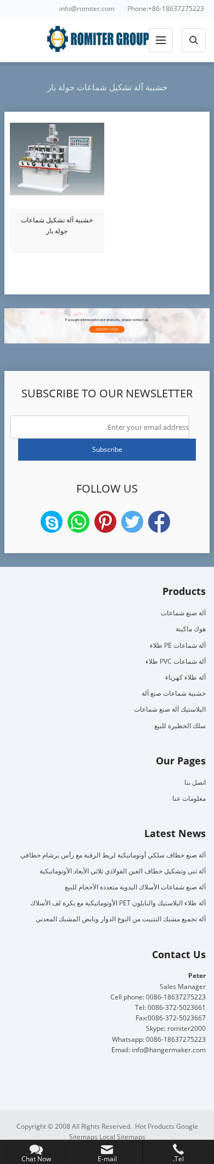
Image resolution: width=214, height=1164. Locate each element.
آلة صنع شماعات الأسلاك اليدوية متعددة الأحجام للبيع (135, 887)
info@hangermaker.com (169, 1049)
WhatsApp (78, 522)
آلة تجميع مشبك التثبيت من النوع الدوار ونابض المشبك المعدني (121, 918)
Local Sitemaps (122, 1136)
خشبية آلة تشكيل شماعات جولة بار (57, 225)
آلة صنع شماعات (183, 612)
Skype (52, 522)
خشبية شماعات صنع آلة (174, 693)
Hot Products (154, 1126)
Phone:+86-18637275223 (165, 8)
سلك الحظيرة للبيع (180, 725)
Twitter (132, 522)
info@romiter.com (87, 8)
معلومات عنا (189, 798)
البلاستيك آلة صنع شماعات (170, 709)
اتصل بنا (195, 782)
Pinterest (105, 522)
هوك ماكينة (191, 628)
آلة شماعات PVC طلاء (175, 661)
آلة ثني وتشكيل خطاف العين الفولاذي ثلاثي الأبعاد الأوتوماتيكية (123, 871)
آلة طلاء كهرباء (185, 677)
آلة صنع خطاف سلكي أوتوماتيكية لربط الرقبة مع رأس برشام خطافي (113, 855)
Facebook (159, 522)
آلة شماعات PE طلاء (178, 645)
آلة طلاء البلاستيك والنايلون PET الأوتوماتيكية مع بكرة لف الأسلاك (118, 903)
